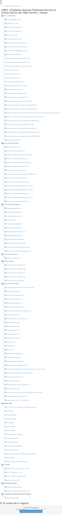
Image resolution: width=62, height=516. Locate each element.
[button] (1, 1)
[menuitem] (1, 4)
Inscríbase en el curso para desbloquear (31, 511)
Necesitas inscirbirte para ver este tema (35, 509)
